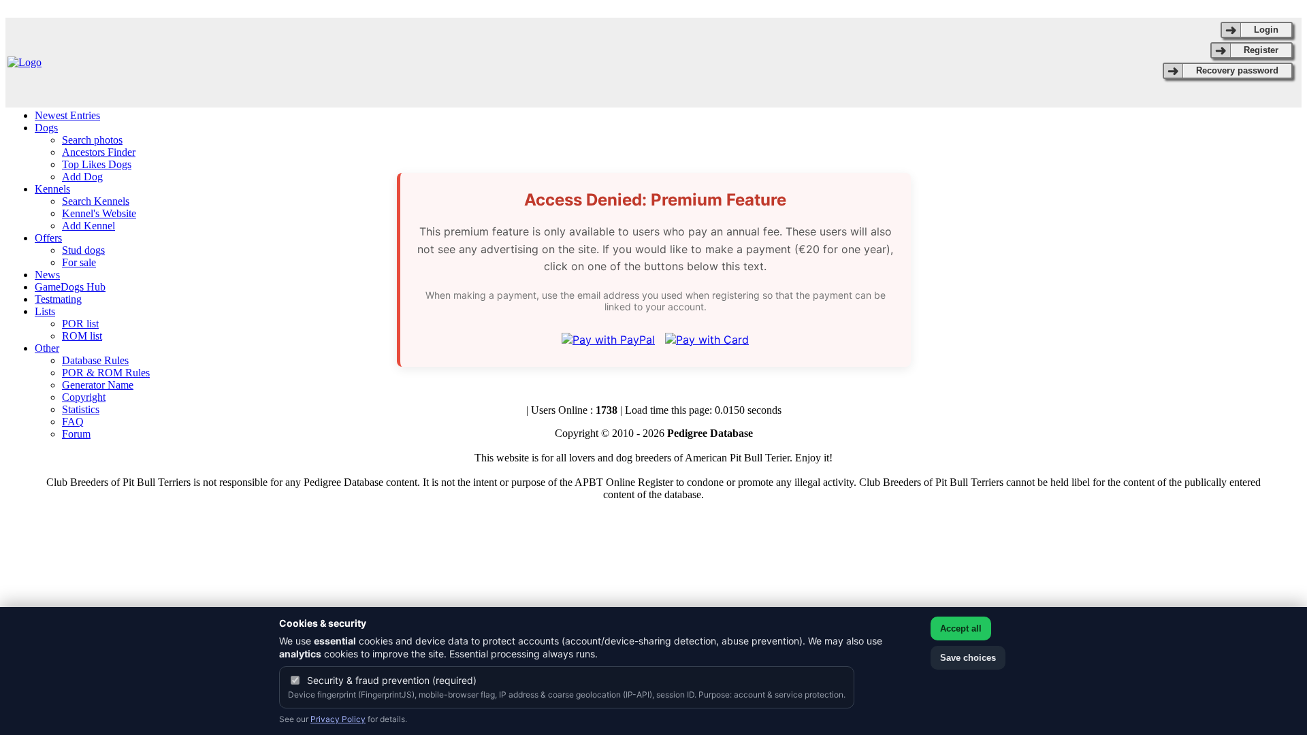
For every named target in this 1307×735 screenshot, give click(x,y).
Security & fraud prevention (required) (392, 680)
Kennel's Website (99, 213)
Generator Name (97, 385)
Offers (48, 238)
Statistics (80, 409)
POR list (80, 323)
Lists (45, 311)
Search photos (92, 140)
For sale (79, 262)
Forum (76, 434)
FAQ (73, 421)
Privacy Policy (338, 719)
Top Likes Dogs (96, 164)
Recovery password (1237, 70)
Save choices (968, 658)
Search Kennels (95, 201)
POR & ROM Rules (106, 372)
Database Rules (95, 360)
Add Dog (82, 176)
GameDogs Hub (70, 287)
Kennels (52, 189)
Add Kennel (88, 225)
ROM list (82, 336)
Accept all (961, 628)
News (47, 274)
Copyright (84, 397)
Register (1261, 50)
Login (1266, 29)
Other (47, 348)
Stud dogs (83, 250)
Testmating (58, 299)
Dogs (46, 127)
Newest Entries (67, 115)
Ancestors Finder (98, 152)
